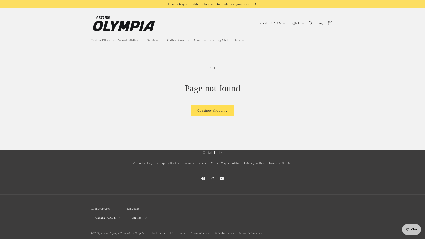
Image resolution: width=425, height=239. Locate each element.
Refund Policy (143, 163)
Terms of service (201, 233)
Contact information (250, 233)
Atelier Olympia (110, 233)
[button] (102, 40)
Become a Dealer (195, 163)
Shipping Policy (168, 163)
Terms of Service (280, 163)
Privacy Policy (254, 163)
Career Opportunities (225, 163)
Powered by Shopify (132, 233)
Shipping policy (224, 233)
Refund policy (157, 233)
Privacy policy (178, 233)
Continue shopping (212, 110)
